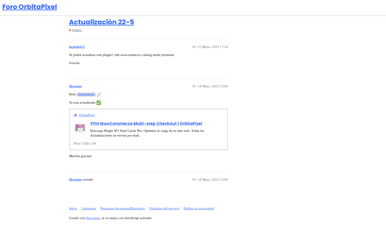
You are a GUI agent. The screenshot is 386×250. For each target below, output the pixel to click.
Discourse (93, 218)
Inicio (73, 208)
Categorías (88, 208)
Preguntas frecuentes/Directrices (122, 208)
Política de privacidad (199, 208)
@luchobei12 (86, 94)
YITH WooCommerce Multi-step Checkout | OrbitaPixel (146, 123)
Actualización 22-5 (101, 22)
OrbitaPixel (86, 115)
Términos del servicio (164, 208)
